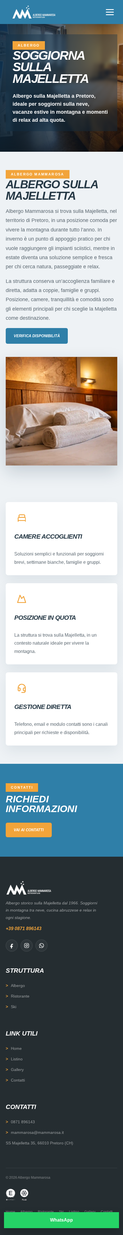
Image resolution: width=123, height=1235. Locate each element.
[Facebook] (12, 946)
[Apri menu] (110, 12)
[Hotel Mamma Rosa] (34, 12)
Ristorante (20, 996)
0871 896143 (23, 1122)
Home (16, 1048)
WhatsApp (61, 1220)
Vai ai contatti (29, 830)
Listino (17, 1059)
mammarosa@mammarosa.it (37, 1132)
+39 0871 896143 (23, 928)
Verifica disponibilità (37, 336)
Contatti (18, 1080)
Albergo (18, 985)
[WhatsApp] (41, 946)
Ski (13, 1006)
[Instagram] (27, 946)
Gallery (17, 1069)
